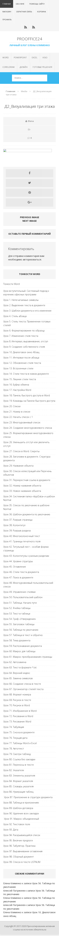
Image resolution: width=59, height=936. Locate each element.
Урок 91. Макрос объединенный (21, 818)
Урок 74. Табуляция (13, 727)
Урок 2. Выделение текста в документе (24, 305)
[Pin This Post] (29, 193)
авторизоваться (32, 259)
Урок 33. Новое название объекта (22, 490)
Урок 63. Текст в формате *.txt (20, 667)
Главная (6, 4)
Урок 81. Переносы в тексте (18, 764)
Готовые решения (42, 67)
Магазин (6, 11)
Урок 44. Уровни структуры (18, 561)
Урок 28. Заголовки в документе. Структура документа (26, 458)
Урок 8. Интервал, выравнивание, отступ (25, 341)
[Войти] (25, 27)
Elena (31, 121)
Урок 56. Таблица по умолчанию (20, 629)
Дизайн (24, 67)
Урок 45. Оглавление (14, 566)
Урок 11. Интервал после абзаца (21, 357)
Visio (44, 57)
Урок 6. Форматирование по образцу (24, 330)
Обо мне (20, 4)
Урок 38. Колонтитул (14, 525)
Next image (29, 220)
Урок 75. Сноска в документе (19, 732)
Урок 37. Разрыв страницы (17, 519)
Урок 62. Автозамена (14, 662)
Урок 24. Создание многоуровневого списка (27, 427)
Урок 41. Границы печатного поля (21, 541)
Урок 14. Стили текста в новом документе (26, 373)
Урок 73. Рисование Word (17, 721)
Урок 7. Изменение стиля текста (20, 335)
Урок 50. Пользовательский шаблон (22, 597)
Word (5, 57)
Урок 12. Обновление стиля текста (22, 362)
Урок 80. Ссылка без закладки (19, 759)
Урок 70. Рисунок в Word (16, 705)
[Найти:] (29, 77)
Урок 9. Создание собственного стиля (24, 346)
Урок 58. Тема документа (16, 640)
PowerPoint (20, 57)
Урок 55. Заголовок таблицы (18, 624)
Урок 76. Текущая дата (15, 737)
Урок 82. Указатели (13, 770)
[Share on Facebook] (29, 173)
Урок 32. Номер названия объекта (22, 485)
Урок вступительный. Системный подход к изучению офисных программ (26, 292)
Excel (34, 57)
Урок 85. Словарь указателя (18, 786)
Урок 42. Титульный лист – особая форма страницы (26, 548)
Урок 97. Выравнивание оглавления (22, 851)
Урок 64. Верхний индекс (16, 672)
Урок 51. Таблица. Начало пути (20, 602)
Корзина (41, 11)
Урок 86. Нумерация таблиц (18, 791)
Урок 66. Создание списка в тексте (22, 683)
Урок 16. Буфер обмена (16, 384)
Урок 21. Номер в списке (16, 411)
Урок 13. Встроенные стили (18, 368)
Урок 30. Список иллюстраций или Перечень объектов (27, 473)
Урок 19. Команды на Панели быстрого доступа (29, 400)
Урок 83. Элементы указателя (19, 775)
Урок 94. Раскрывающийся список (21, 835)
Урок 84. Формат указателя (18, 781)
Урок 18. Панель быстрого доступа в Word (26, 395)
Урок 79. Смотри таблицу (17, 754)
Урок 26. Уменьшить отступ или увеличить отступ (26, 444)
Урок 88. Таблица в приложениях (21, 802)
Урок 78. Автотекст (13, 748)
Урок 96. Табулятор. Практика (19, 845)
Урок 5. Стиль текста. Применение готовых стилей (26, 323)
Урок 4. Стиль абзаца (15, 316)
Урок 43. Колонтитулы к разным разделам (26, 555)
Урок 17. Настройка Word (17, 389)
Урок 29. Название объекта (18, 465)
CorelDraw (8, 67)
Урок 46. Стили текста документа (21, 572)
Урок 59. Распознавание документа (22, 645)
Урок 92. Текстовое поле (16, 824)
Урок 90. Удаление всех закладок (21, 813)
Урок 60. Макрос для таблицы (19, 651)
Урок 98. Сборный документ (18, 856)
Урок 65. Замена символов (18, 678)
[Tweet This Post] (29, 183)
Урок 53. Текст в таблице (16, 613)
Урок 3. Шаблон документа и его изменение (27, 310)
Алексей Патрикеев (14, 890)
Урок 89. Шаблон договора (18, 808)
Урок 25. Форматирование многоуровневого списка (28, 435)
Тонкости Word (11, 283)
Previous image (29, 217)
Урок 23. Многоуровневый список (21, 422)
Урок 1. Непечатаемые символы (21, 299)
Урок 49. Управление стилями (19, 591)
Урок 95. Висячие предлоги (18, 840)
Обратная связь (24, 11)
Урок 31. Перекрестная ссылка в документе (26, 480)
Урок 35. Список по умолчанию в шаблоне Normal (26, 507)
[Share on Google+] (29, 202)
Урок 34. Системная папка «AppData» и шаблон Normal (29, 498)
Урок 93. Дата (10, 829)
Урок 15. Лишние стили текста (19, 379)
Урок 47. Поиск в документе (18, 577)
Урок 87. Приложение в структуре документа (27, 797)
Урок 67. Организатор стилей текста (23, 689)
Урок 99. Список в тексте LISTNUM (21, 862)
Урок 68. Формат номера (17, 694)
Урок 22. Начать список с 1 (18, 416)
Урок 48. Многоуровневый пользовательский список (28, 584)
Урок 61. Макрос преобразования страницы (27, 656)
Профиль (7, 19)
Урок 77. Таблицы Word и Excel (20, 743)
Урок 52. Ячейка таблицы (16, 608)
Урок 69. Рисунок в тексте (17, 700)
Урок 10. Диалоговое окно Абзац (21, 352)
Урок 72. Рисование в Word (18, 716)
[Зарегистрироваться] (33, 27)
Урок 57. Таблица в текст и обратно (23, 635)
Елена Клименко (12, 883)
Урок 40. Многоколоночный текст (21, 536)
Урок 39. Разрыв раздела (17, 530)
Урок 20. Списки (11, 406)
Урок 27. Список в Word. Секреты (21, 451)
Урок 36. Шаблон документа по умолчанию (26, 514)
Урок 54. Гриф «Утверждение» (19, 618)
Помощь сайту (37, 4)
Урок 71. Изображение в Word (20, 710)
